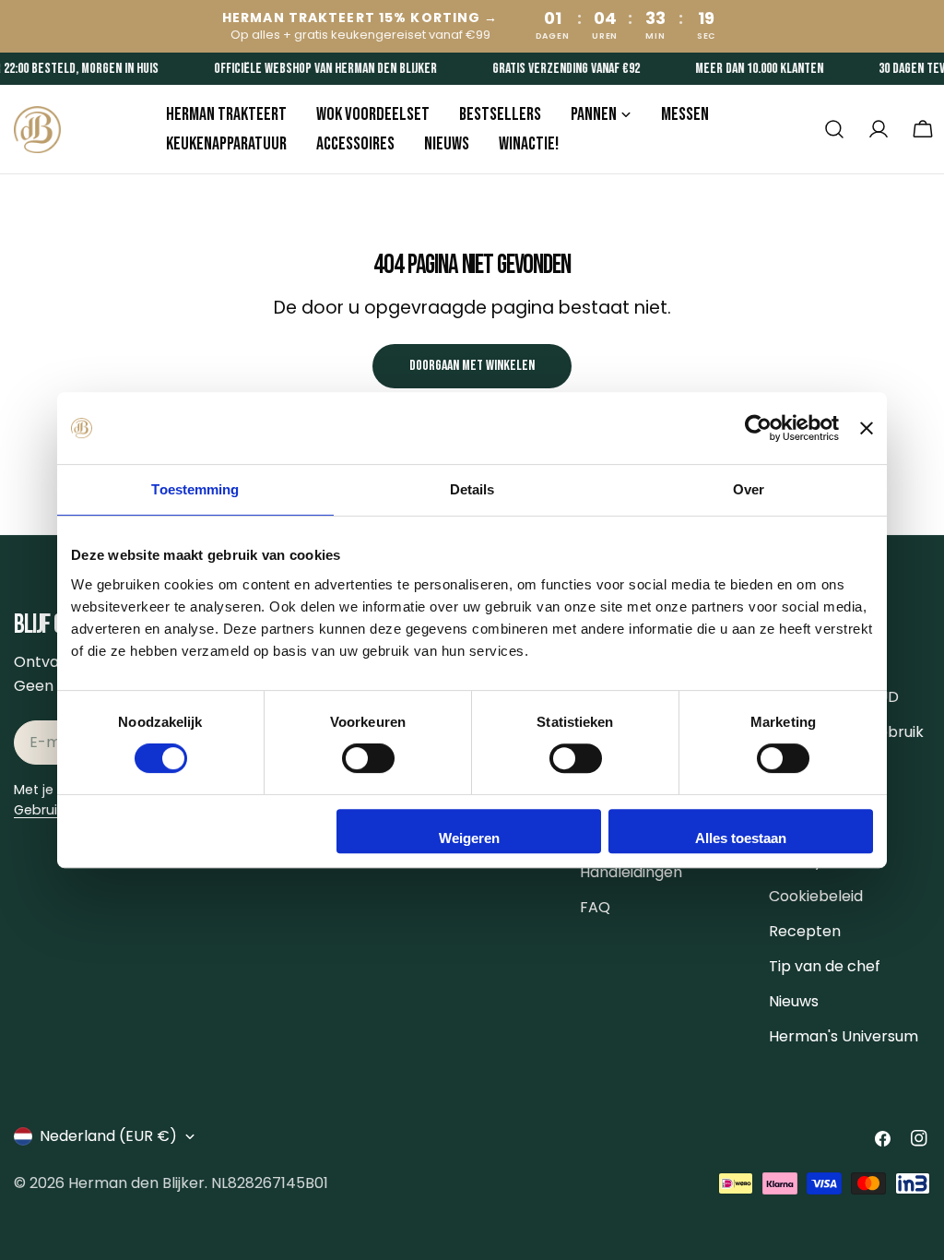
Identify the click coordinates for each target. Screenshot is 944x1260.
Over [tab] (748, 489)
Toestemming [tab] (195, 489)
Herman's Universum (843, 1036)
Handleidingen (631, 872)
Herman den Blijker (136, 1183)
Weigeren (469, 838)
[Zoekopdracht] (834, 129)
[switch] (368, 758)
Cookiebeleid (816, 896)
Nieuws (794, 1001)
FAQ (595, 907)
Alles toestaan (740, 838)
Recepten (805, 931)
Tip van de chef (824, 966)
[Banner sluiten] (866, 428)
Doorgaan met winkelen (472, 365)
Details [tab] (472, 489)
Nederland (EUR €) (108, 1136)
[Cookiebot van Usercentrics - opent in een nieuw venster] (758, 428)
